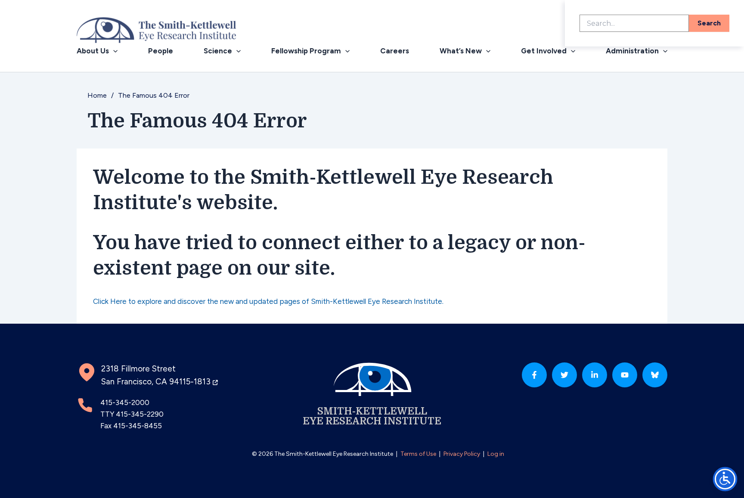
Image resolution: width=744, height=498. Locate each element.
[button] (113, 51)
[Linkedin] (594, 374)
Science (218, 50)
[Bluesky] (654, 374)
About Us (93, 50)
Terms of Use (418, 454)
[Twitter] (564, 374)
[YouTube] (624, 374)
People (160, 50)
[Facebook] (534, 374)
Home (97, 95)
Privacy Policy (461, 454)
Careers (394, 50)
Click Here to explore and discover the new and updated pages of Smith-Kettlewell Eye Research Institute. (268, 301)
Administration (632, 50)
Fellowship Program (306, 50)
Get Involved (544, 50)
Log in (495, 454)
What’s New (461, 50)
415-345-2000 (124, 402)
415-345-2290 (140, 414)
